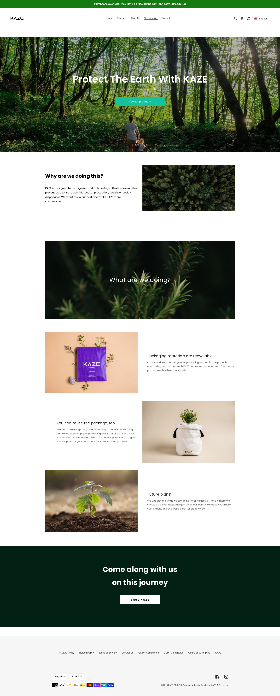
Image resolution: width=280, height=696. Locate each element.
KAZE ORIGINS (175, 685)
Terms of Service (108, 652)
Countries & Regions (199, 652)
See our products (140, 101)
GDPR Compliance (148, 652)
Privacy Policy (66, 652)
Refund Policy (86, 652)
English (59, 676)
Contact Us (128, 652)
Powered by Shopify (191, 685)
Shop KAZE (140, 600)
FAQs (218, 652)
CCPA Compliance (173, 652)
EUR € (75, 676)
